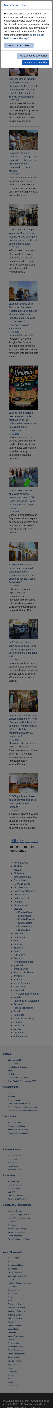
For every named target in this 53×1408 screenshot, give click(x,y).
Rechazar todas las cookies (33, 55)
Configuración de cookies (17, 45)
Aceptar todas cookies (35, 62)
